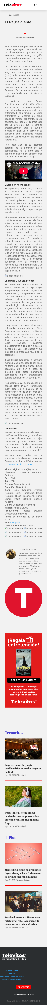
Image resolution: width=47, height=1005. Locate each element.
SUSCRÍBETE (23, 987)
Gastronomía (22, 927)
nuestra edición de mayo (20, 464)
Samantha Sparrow (26, 37)
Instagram (15, 522)
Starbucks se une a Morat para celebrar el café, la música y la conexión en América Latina (22, 921)
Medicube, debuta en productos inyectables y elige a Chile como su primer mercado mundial (23, 873)
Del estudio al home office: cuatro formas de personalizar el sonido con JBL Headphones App (22, 818)
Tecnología (21, 775)
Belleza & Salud (23, 879)
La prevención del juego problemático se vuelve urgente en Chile (23, 768)
